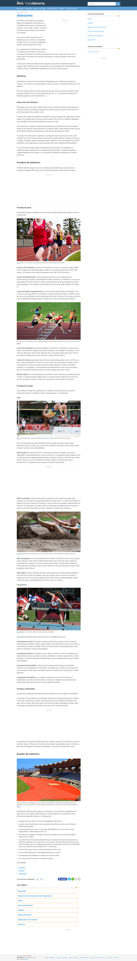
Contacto (65, 957)
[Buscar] (118, 4)
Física (35, 8)
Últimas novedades (50, 957)
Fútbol (90, 19)
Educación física (94, 51)
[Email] (76, 879)
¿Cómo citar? (109, 957)
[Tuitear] (69, 879)
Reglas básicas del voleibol (97, 27)
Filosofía (28, 8)
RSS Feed (116, 957)
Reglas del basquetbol (95, 36)
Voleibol (21, 870)
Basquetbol (23, 873)
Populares (58, 957)
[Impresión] (79, 879)
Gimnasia (22, 868)
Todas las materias (73, 957)
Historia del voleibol (25, 905)
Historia (42, 8)
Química (62, 8)
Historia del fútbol (24, 915)
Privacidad (92, 957)
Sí (37, 879)
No (41, 879)
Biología (20, 8)
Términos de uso (84, 957)
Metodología (71, 8)
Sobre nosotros (101, 957)
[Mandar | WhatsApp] (72, 879)
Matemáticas (52, 8)
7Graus (26, 959)
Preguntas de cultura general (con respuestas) (35, 896)
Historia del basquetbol (96, 31)
